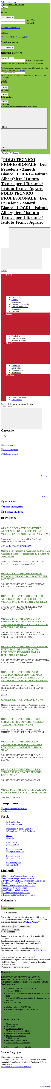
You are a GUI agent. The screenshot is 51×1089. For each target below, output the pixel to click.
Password (30, 23)
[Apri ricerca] (29, 237)
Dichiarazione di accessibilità (18, 1033)
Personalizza (7, 927)
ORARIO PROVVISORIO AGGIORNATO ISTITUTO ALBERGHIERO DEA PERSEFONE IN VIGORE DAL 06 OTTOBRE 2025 (24, 650)
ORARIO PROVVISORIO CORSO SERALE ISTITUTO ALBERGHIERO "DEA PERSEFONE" (22, 722)
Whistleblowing (12, 1038)
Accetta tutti (10, 929)
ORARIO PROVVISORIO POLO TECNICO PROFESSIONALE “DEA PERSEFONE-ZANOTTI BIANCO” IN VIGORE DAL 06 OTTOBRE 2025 (24, 676)
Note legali (10, 1026)
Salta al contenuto (8, 2)
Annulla (5, 153)
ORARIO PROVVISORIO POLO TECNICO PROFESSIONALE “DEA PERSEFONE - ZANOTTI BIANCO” (21, 746)
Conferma (14, 153)
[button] (24, 476)
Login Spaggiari (21, 70)
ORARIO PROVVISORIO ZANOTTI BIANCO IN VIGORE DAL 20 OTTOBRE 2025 (24, 576)
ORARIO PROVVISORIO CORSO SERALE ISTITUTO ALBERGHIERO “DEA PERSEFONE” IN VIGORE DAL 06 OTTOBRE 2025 (24, 623)
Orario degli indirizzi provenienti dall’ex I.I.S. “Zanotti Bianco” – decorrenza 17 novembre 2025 (25, 553)
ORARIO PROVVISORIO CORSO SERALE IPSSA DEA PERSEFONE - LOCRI (21, 772)
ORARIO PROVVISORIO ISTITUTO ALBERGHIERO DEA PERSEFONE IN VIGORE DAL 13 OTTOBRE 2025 (24, 599)
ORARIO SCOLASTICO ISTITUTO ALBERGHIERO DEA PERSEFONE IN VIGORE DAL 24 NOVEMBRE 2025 (25, 531)
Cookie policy (12, 1024)
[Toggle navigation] (21, 258)
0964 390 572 (15, 991)
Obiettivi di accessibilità (16, 1036)
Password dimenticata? (10, 27)
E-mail (28, 60)
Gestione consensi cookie (16, 1040)
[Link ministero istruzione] (12, 4)
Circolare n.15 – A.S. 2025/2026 (22, 699)
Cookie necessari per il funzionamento (17, 957)
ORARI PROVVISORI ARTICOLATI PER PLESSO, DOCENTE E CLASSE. (24, 791)
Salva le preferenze (21, 967)
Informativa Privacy (14, 1028)
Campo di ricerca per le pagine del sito (17, 404)
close (4, 270)
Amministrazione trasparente (18, 1043)
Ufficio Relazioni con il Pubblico (19, 1031)
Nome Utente (31, 20)
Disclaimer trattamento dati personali (16, 1067)
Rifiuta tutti (22, 927)
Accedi (4, 7)
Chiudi (4, 87)
